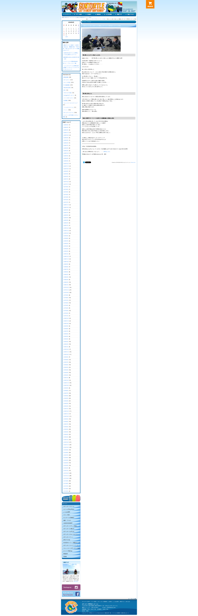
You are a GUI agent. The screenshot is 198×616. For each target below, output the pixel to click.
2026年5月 (65, 124)
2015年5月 (65, 367)
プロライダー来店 (67, 92)
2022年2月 (65, 176)
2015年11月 (66, 352)
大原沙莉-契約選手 (67, 523)
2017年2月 (65, 313)
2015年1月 (65, 377)
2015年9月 (65, 357)
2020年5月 (65, 215)
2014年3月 (65, 403)
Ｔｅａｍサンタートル (68, 107)
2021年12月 (66, 181)
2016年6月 (65, 334)
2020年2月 (65, 223)
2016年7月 (65, 331)
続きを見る (76, 581)
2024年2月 (65, 150)
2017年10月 (66, 292)
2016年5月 (65, 336)
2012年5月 (65, 460)
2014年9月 (65, 388)
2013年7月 (65, 424)
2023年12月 (66, 153)
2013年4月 (65, 432)
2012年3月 (65, 465)
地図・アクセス (67, 520)
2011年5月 (65, 491)
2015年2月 (65, 375)
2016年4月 (65, 339)
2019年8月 (65, 238)
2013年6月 (65, 426)
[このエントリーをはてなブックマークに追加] (84, 162)
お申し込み (128, 601)
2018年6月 (65, 272)
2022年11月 (66, 166)
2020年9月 (65, 210)
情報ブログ (122, 601)
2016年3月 (65, 341)
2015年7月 (65, 362)
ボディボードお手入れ (68, 531)
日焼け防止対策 (66, 87)
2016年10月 (66, 323)
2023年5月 (65, 155)
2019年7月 (65, 241)
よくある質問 (66, 512)
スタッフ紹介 (66, 514)
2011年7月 (65, 486)
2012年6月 (65, 457)
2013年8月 (65, 421)
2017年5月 (65, 305)
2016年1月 (65, 346)
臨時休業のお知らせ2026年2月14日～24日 (71, 58)
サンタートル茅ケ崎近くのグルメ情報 (71, 115)
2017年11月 (66, 290)
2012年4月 (65, 462)
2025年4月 (65, 137)
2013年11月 (66, 413)
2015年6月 (65, 364)
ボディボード (66, 80)
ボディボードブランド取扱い (70, 526)
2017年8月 (65, 297)
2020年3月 (65, 220)
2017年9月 (65, 295)
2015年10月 (66, 354)
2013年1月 (65, 439)
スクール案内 (93, 601)
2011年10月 (66, 478)
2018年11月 (66, 259)
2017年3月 (65, 310)
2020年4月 (65, 217)
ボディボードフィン (68, 537)
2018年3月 (65, 279)
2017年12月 (66, 287)
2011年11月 (66, 475)
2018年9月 (65, 264)
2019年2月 (65, 251)
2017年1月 (65, 315)
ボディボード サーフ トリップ (70, 545)
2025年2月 (65, 143)
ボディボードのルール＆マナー (71, 534)
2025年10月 (66, 135)
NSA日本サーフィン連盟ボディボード (71, 543)
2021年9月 (65, 186)
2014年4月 (65, 401)
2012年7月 (65, 455)
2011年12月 (66, 473)
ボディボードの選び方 (68, 528)
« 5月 (66, 36)
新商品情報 (65, 77)
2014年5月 (65, 398)
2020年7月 (65, 212)
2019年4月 (65, 246)
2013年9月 (65, 419)
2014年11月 (66, 382)
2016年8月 (65, 328)
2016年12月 (66, 318)
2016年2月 (65, 344)
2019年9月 (65, 235)
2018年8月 (65, 266)
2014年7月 (65, 393)
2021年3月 (65, 197)
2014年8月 (65, 390)
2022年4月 (65, 171)
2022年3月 (65, 173)
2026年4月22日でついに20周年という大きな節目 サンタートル (70, 53)
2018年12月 (66, 256)
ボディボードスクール (68, 112)
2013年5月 (65, 429)
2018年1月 (65, 284)
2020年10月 (66, 207)
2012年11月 (66, 444)
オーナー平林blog (67, 551)
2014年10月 (66, 385)
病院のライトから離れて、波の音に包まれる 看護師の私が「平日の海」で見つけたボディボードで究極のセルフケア (71, 47)
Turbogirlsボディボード (68, 95)
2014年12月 (66, 380)
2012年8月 (65, 452)
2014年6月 (65, 395)
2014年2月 (65, 406)
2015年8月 (65, 359)
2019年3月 (65, 248)
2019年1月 (65, 254)
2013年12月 (66, 411)
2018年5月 (65, 274)
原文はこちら (107, 151)
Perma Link (133, 162)
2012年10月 (66, 447)
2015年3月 (65, 372)
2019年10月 (66, 233)
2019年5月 (65, 243)
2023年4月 (65, 158)
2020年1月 (65, 225)
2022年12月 (66, 163)
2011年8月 (65, 483)
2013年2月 (65, 437)
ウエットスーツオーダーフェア (70, 103)
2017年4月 (65, 308)
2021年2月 (65, 199)
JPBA (64, 90)
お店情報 (65, 100)
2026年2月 (65, 130)
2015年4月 (65, 370)
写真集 (65, 556)
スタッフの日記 (66, 82)
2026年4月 (65, 127)
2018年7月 (65, 269)
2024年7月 (65, 145)
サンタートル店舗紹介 (68, 517)
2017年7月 (65, 300)
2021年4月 (65, 194)
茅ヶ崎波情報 (66, 85)
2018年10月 (66, 261)
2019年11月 (66, 230)
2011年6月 (65, 488)
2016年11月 (66, 321)
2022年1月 (65, 179)
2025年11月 (66, 132)
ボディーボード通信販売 (102, 601)
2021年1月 (65, 202)
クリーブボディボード (68, 98)
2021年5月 (65, 192)
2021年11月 (66, 184)
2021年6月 (65, 189)
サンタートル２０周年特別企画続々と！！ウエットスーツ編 (70, 62)
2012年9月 (65, 450)
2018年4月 (65, 277)
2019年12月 (66, 228)
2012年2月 (65, 468)
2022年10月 (66, 168)
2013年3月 (65, 434)
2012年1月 (65, 470)
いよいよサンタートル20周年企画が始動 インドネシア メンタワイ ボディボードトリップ (71, 67)
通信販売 (65, 553)
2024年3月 (65, 148)
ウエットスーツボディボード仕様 (71, 548)
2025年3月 (65, 140)
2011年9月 (65, 481)
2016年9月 (65, 326)
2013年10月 (66, 416)
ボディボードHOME (86, 601)
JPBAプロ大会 (66, 540)
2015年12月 (66, 349)
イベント (65, 110)
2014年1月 (65, 408)
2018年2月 (65, 282)
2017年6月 (65, 303)
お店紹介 (110, 601)
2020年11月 (66, 204)
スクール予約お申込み (68, 509)
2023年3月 (65, 161)
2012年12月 (66, 442)
